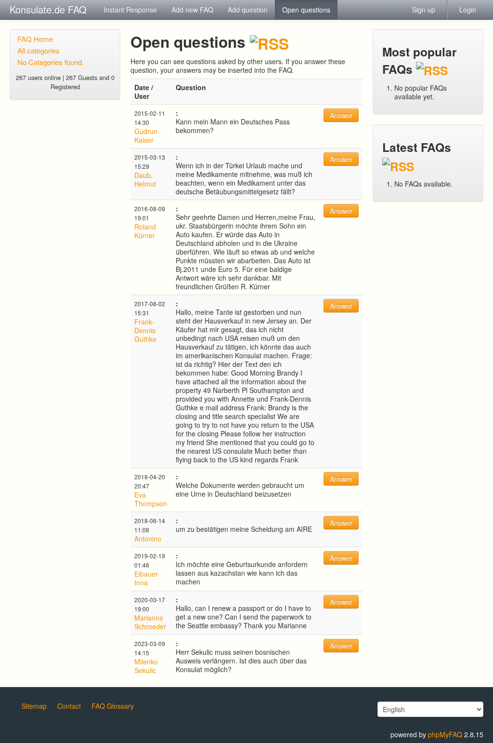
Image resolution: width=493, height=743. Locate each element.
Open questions (306, 9)
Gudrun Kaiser (145, 135)
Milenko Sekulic (146, 666)
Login (467, 9)
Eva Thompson (150, 499)
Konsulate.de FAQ (48, 9)
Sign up (423, 9)
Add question (248, 9)
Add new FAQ (192, 9)
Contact (69, 706)
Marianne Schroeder (150, 622)
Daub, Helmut (145, 179)
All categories (38, 50)
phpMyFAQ (445, 734)
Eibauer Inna (146, 578)
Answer (341, 115)
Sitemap (34, 706)
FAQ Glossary (112, 706)
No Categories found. (50, 62)
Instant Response (130, 9)
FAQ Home (35, 39)
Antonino (147, 538)
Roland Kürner (145, 231)
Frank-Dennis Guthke (145, 330)
